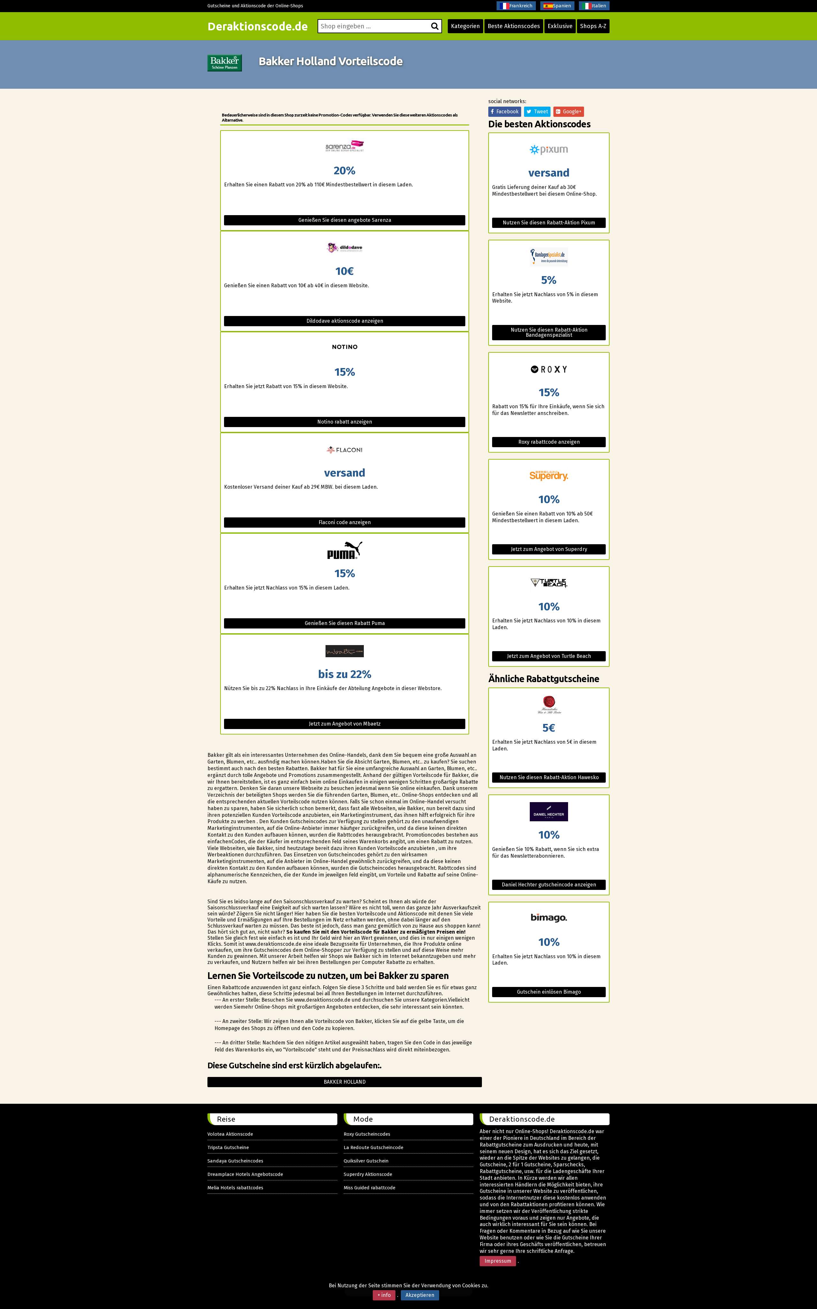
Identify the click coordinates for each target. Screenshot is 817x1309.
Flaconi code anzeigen (345, 522)
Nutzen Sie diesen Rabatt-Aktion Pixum (549, 223)
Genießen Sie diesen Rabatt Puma (345, 623)
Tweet (539, 112)
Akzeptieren (420, 1295)
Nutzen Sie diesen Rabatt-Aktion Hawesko (549, 777)
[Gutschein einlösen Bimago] (549, 919)
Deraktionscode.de (257, 26)
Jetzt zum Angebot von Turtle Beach (549, 656)
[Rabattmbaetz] (344, 652)
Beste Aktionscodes (514, 26)
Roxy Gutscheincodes (367, 1134)
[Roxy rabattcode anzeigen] (549, 370)
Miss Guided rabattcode (369, 1188)
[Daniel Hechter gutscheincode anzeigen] (549, 812)
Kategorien (465, 26)
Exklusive (560, 26)
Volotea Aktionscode (230, 1134)
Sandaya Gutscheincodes (235, 1161)
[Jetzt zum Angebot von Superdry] (549, 477)
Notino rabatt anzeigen (344, 422)
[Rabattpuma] (344, 551)
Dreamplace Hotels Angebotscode (245, 1174)
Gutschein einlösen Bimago (549, 992)
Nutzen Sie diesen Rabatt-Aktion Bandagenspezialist (549, 332)
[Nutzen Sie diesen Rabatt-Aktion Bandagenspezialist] (549, 257)
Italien (599, 6)
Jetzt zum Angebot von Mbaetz (345, 724)
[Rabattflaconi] (344, 450)
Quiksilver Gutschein (366, 1161)
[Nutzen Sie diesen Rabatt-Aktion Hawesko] (549, 705)
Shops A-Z (593, 26)
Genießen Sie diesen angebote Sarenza (344, 220)
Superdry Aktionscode (368, 1174)
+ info (384, 1295)
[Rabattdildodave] (344, 248)
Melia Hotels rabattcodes (235, 1188)
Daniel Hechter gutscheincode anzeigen (549, 885)
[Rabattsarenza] (344, 148)
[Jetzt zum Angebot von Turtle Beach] (549, 584)
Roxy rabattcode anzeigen (549, 442)
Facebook (506, 112)
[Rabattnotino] (344, 349)
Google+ (570, 112)
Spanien (562, 6)
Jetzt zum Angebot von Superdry (549, 549)
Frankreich (521, 6)
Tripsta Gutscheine (228, 1147)
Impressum (497, 1261)
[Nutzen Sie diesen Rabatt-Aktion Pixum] (549, 150)
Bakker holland (345, 1082)
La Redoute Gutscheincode (373, 1147)
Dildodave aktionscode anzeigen (344, 321)
